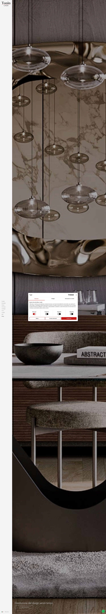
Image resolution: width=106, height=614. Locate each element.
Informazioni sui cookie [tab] (69, 298)
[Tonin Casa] (6, 4)
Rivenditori (4, 303)
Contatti (3, 312)
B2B (2, 314)
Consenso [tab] (36, 298)
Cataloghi (3, 308)
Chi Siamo (4, 306)
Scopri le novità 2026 (25, 607)
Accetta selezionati (53, 318)
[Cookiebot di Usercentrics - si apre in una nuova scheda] (69, 295)
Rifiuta (37, 318)
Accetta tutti (69, 318)
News (3, 310)
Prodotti (3, 301)
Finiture (3, 305)
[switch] (46, 314)
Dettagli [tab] (53, 298)
